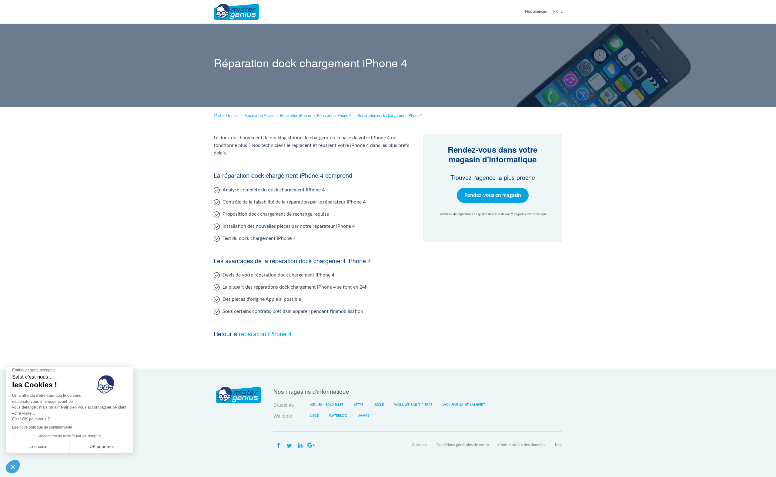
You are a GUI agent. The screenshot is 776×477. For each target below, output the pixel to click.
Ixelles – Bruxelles (326, 404)
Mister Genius (236, 12)
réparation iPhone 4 (265, 333)
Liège (314, 415)
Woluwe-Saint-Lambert (464, 404)
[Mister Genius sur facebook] (278, 445)
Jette (358, 404)
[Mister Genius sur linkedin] (300, 445)
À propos (419, 445)
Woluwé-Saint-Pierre (413, 404)
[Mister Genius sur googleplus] (311, 445)
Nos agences (536, 12)
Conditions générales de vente (462, 445)
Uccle (378, 404)
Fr (555, 12)
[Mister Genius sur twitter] (289, 445)
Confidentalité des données (521, 445)
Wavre (363, 415)
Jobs (558, 445)
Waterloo (338, 415)
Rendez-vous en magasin (492, 195)
